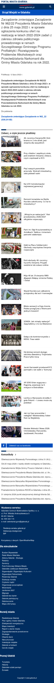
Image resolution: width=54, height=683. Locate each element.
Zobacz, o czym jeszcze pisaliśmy (18, 133)
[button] (50, 7)
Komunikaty (7, 454)
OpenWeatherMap (26, 540)
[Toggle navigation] (4, 6)
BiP (4, 533)
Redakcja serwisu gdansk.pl (14, 528)
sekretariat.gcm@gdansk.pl (18, 521)
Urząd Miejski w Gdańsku (16, 12)
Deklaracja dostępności (12, 531)
